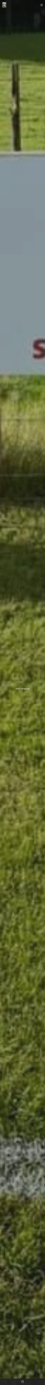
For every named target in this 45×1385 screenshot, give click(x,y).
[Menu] (41, 5)
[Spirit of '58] (4, 5)
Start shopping (22, 688)
